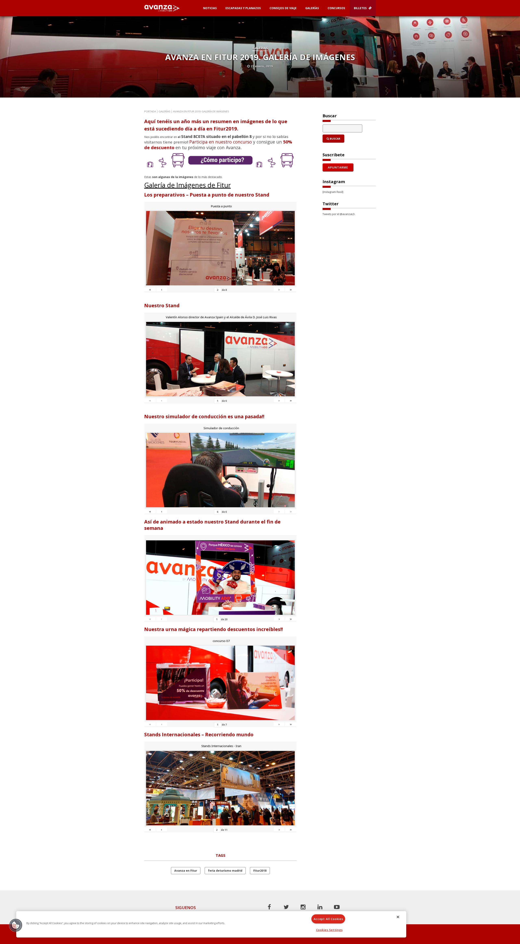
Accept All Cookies (328, 919)
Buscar (334, 138)
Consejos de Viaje (283, 8)
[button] (15, 925)
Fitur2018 (259, 870)
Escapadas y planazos (243, 8)
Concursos (336, 8)
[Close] (398, 917)
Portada (150, 111)
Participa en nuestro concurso (220, 142)
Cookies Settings (329, 930)
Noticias (210, 8)
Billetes (360, 8)
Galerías (312, 8)
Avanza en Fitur (185, 870)
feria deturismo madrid (225, 870)
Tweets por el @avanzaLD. (339, 214)
